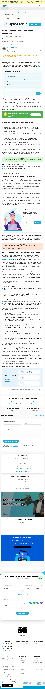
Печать (26, 403)
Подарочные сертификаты (37, 665)
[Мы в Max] (27, 644)
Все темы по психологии (22, 471)
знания (4, 236)
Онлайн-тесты (37, 660)
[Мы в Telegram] (16, 644)
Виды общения (22, 463)
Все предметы (22, 531)
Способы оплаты (22, 660)
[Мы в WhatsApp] (24, 644)
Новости (22, 665)
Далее (38, 93)
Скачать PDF (18, 403)
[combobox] (22, 90)
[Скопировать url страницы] (3, 44)
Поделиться (11, 403)
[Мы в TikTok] (42, 644)
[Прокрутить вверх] (42, 684)
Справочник (4, 8)
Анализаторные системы (22, 479)
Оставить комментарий (10, 441)
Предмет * (27, 582)
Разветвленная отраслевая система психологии (14, 41)
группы (15, 186)
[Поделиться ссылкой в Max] (16, 44)
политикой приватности (13, 446)
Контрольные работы (22, 528)
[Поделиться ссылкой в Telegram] (11, 44)
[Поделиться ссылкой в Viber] (9, 44)
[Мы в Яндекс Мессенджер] (29, 644)
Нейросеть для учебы (37, 669)
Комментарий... (7, 429)
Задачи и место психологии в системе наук (13, 38)
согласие (26, 227)
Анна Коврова (12, 47)
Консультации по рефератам (8, 664)
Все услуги (7, 381)
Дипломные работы (22, 522)
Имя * (5, 423)
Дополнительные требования (22, 594)
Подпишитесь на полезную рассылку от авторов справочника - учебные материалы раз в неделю (22, 56)
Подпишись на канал (22, 546)
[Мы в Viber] (21, 644)
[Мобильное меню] (1, 5)
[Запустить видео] (22, 504)
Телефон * (27, 597)
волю (39, 66)
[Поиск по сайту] (42, 5)
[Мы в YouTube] (39, 644)
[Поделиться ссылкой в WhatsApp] (6, 44)
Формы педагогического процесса (22, 458)
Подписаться (37, 222)
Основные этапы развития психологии (12, 36)
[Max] (41, 603)
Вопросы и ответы (37, 664)
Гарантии (22, 662)
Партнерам (22, 671)
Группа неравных (22, 483)
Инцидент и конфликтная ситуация (22, 466)
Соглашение (4, 682)
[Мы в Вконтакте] (19, 644)
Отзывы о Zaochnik (22, 664)
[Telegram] (30, 603)
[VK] (37, 603)
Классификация (22, 485)
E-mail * (26, 423)
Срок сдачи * (38, 588)
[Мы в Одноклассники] (36, 644)
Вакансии (22, 669)
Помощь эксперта (7, 672)
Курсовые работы (22, 524)
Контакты (22, 675)
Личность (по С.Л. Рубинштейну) (22, 488)
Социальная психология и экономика (22, 468)
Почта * (5, 605)
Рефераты (22, 526)
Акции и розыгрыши (22, 667)
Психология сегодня (22, 481)
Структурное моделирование (22, 460)
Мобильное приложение (37, 667)
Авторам (22, 673)
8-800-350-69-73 (8, 643)
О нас (22, 658)
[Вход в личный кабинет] (39, 5)
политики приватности (33, 226)
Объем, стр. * (27, 588)
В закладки (33, 403)
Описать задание (36, 114)
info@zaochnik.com (8, 646)
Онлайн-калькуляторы (37, 662)
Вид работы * (6, 582)
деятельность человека (7, 259)
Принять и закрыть (8, 685)
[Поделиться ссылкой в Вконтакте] (14, 44)
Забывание (22, 486)
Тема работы (6, 588)
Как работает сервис (35, 24)
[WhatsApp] (34, 603)
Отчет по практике (22, 529)
